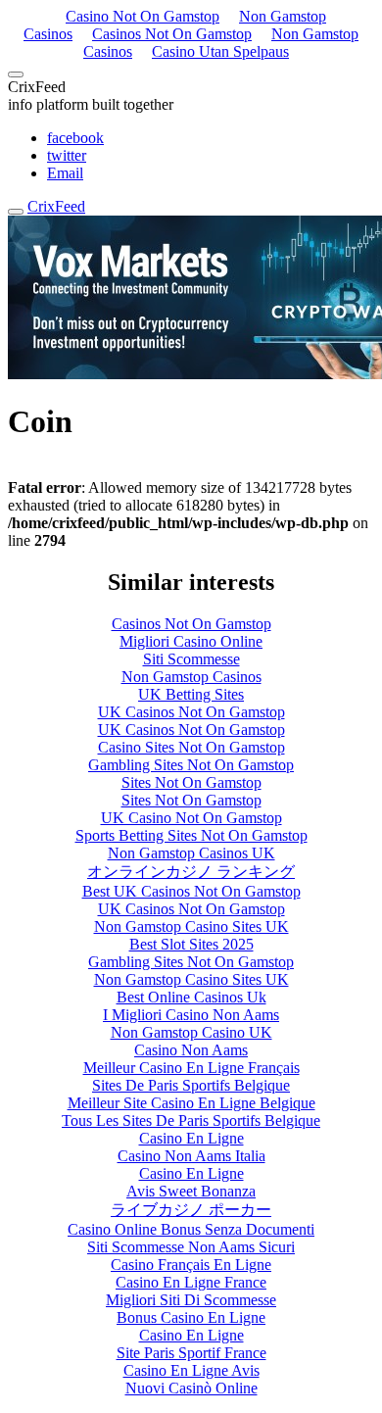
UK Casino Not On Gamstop (191, 817)
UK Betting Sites (191, 694)
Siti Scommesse (191, 659)
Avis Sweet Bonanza (191, 1191)
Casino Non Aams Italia (191, 1155)
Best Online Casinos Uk (191, 997)
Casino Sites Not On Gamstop (191, 747)
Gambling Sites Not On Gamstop (191, 764)
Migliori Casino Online (191, 641)
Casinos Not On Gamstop (172, 33)
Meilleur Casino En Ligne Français (191, 1067)
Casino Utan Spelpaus (220, 51)
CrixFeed (56, 206)
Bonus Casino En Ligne (191, 1317)
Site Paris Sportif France (191, 1352)
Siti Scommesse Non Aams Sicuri (191, 1247)
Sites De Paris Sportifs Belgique (191, 1085)
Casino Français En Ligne (191, 1264)
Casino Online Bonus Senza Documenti (191, 1229)
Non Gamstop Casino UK (191, 1032)
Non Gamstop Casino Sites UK (191, 926)
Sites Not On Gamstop (191, 782)
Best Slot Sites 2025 (191, 944)
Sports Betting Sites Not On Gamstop (191, 835)
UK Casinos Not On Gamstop (191, 712)
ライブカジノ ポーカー (191, 1209)
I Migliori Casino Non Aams (191, 1014)
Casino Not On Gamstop (142, 16)
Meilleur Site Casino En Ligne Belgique (191, 1103)
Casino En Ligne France (191, 1282)
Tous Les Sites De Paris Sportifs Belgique (191, 1120)
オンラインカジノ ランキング (191, 871)
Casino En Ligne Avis (191, 1370)
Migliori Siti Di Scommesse (191, 1299)
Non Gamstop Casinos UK (191, 853)
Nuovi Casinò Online (191, 1388)
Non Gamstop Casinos (191, 676)
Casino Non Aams (191, 1050)
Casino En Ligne (191, 1138)
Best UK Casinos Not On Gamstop (191, 891)
